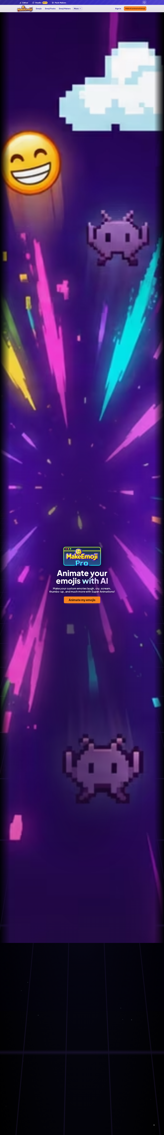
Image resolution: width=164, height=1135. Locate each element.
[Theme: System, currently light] (144, 2)
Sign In (118, 8)
